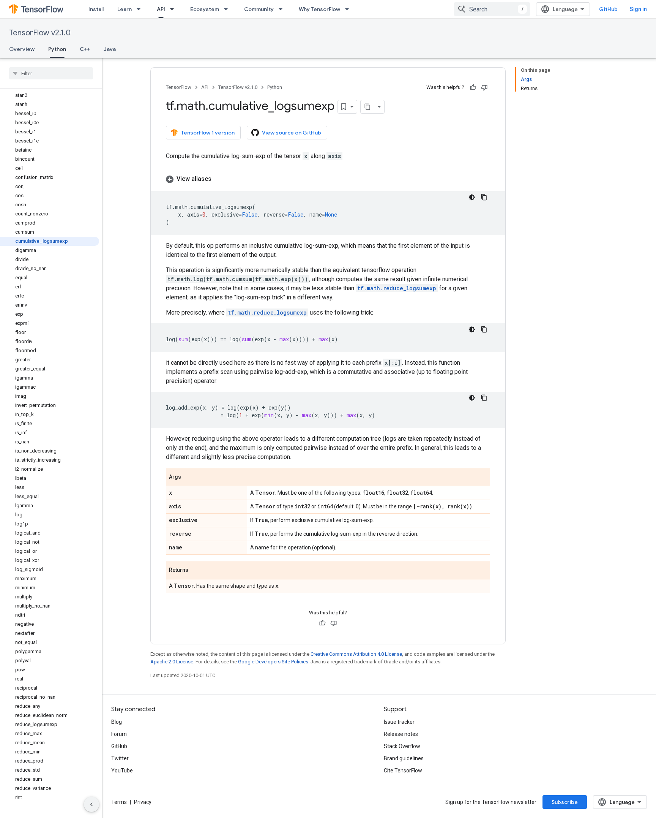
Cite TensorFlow (403, 770)
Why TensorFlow (319, 9)
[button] (328, 179)
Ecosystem (204, 9)
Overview (22, 49)
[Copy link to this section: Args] (188, 477)
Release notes (401, 734)
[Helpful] (473, 87)
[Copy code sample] (484, 197)
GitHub (608, 9)
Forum (119, 734)
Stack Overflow (402, 746)
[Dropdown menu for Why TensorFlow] (349, 9)
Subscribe (565, 802)
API (161, 9)
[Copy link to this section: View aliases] (219, 179)
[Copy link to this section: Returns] (195, 570)
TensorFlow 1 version (208, 132)
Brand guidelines (404, 758)
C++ (85, 49)
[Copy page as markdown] (367, 106)
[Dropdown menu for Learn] (141, 9)
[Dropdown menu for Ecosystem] (228, 9)
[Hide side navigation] (91, 804)
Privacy (142, 802)
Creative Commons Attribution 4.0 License (356, 654)
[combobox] (492, 9)
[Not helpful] (484, 87)
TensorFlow (178, 87)
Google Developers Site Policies (273, 662)
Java (110, 49)
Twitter (120, 758)
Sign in (638, 9)
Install (96, 9)
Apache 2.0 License (171, 662)
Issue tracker (399, 722)
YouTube (122, 770)
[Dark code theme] (472, 197)
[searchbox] (51, 73)
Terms (119, 802)
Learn (124, 9)
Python (57, 49)
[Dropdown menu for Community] (283, 9)
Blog (116, 722)
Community (259, 9)
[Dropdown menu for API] (174, 9)
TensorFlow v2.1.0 (40, 33)
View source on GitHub (291, 132)
